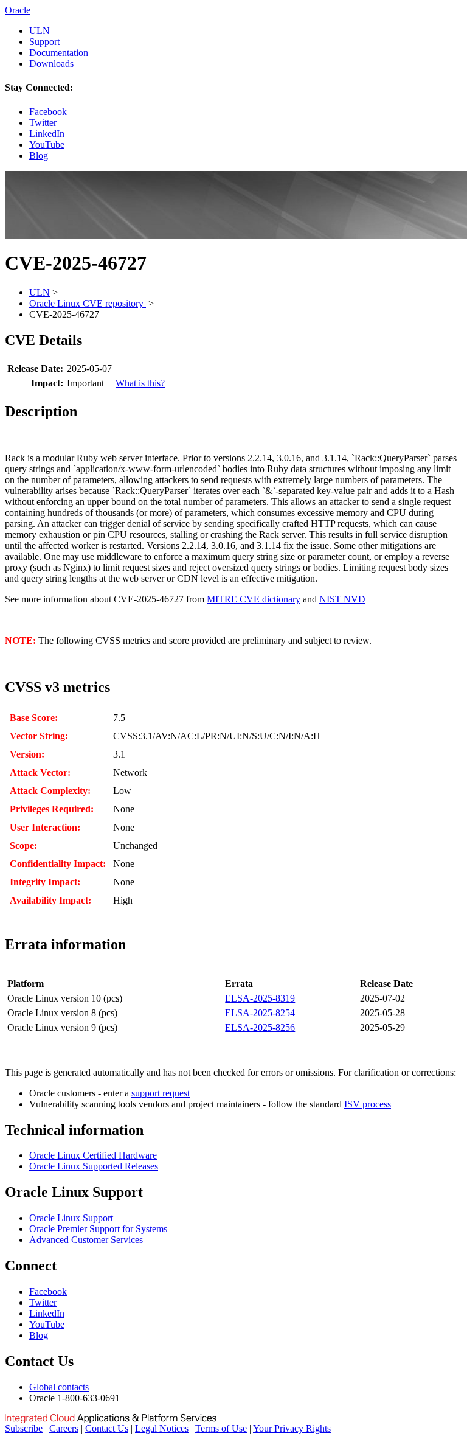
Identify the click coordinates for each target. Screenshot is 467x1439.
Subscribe (24, 1428)
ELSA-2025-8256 (260, 1027)
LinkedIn (46, 133)
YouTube (46, 144)
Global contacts (59, 1387)
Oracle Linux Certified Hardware (93, 1155)
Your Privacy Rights (292, 1428)
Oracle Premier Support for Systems (98, 1229)
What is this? (140, 383)
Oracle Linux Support (71, 1218)
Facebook (48, 111)
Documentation (58, 52)
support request (160, 1093)
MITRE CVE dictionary (253, 599)
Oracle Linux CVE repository (87, 303)
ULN (39, 31)
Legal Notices (162, 1428)
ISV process (367, 1104)
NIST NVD (342, 599)
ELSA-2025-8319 (260, 998)
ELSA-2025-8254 (260, 1013)
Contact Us (106, 1428)
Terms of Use (221, 1428)
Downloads (51, 63)
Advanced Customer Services (86, 1240)
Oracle (17, 10)
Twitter (43, 122)
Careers (63, 1428)
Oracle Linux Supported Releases (93, 1166)
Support (44, 42)
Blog (38, 155)
